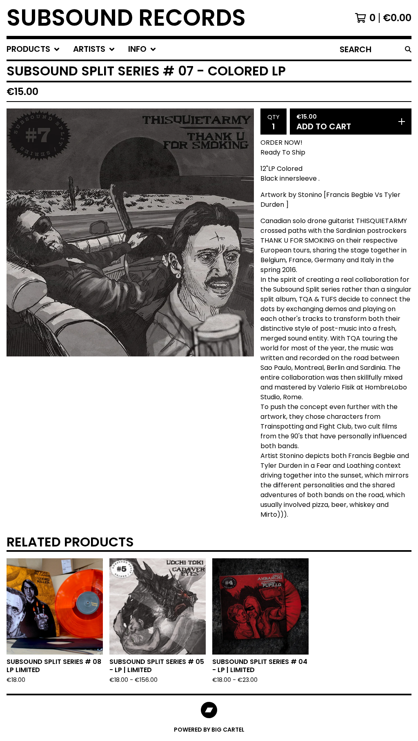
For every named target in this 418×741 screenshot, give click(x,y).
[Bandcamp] (209, 710)
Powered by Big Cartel (209, 730)
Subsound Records (126, 18)
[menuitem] (33, 49)
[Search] (408, 49)
